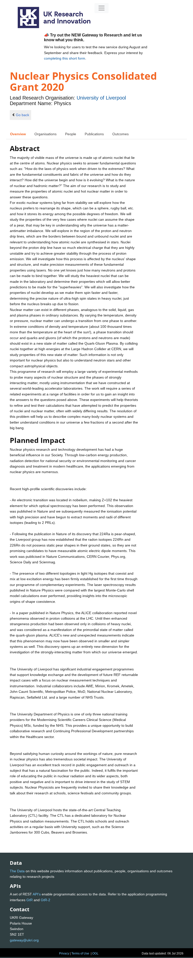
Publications (94, 134)
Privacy (64, 953)
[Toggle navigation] (101, 8)
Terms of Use (80, 953)
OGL (95, 953)
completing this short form (64, 58)
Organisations (45, 134)
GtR (29, 900)
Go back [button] (22, 115)
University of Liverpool (101, 98)
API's (37, 894)
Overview (18, 134)
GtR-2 (45, 900)
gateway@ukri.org (24, 940)
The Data (17, 871)
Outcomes (120, 134)
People (70, 134)
